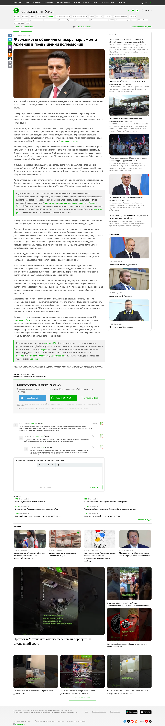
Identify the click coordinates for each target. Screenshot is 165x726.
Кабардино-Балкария (120, 16)
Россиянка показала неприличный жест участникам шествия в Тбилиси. (77, 692)
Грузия (92, 16)
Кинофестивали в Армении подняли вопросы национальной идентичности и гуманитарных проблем (100, 556)
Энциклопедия (63, 2)
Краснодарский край (36, 20)
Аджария (25, 16)
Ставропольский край (123, 20)
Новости (17, 2)
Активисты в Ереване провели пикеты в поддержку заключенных (127, 82)
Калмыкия (133, 16)
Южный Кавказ (19, 23)
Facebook (20, 356)
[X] (10, 51)
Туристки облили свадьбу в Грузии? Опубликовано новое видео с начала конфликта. (128, 604)
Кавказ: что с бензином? (25, 27)
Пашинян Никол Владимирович (123, 264)
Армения (51, 16)
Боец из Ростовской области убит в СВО (102, 516)
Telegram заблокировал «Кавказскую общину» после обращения (127, 645)
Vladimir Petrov (39, 436)
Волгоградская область (80, 16)
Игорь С (31, 423)
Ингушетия (107, 16)
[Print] (10, 66)
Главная (16, 31)
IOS (54, 343)
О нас (86, 712)
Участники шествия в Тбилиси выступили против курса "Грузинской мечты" (128, 159)
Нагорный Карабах (51, 20)
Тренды (36, 2)
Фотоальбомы (108, 2)
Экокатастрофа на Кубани (142, 27)
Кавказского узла (68, 141)
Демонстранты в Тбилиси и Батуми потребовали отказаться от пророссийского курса (29, 555)
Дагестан (99, 16)
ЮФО (27, 23)
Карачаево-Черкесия (20, 20)
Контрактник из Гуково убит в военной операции (106, 501)
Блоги (86, 2)
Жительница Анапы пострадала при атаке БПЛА (36, 508)
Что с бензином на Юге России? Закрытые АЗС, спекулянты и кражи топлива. (128, 692)
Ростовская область (82, 20)
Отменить (94, 487)
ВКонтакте (43, 356)
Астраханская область (63, 16)
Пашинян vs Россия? (83, 27)
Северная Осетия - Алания (99, 20)
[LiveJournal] (10, 59)
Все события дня (145, 520)
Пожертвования (115, 712)
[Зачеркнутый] (52, 465)
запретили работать (23, 320)
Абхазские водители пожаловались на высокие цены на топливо (125, 119)
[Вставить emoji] (58, 465)
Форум (77, 2)
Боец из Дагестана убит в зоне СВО (30, 501)
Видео (95, 2)
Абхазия (16, 16)
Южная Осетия (142, 20)
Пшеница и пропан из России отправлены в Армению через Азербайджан (128, 216)
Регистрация (45, 487)
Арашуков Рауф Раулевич (120, 295)
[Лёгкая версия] (142, 3)
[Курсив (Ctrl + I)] (43, 465)
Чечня (134, 20)
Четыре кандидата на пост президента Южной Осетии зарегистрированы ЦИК (126, 40)
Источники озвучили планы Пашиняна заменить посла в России (126, 198)
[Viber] (10, 47)
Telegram (43, 349)
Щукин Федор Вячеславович (121, 327)
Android (47, 343)
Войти (147, 10)
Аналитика (48, 2)
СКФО (112, 20)
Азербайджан (41, 16)
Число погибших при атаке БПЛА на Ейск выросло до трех (110, 508)
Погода (121, 2)
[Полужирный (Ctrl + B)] (39, 465)
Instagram (31, 356)
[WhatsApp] (10, 43)
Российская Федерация (66, 20)
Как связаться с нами (99, 712)
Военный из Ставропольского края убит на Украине (37, 516)
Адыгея (32, 16)
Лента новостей (26, 31)
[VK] (10, 36)
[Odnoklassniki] (10, 55)
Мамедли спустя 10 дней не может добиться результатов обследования (134, 554)
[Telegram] (10, 39)
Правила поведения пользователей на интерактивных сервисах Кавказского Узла (60, 721)
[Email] (10, 62)
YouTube (34, 359)
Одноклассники (58, 356)
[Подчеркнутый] (48, 465)
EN (151, 2)
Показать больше (82, 698)
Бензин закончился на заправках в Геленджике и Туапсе (64, 554)
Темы (27, 2)
